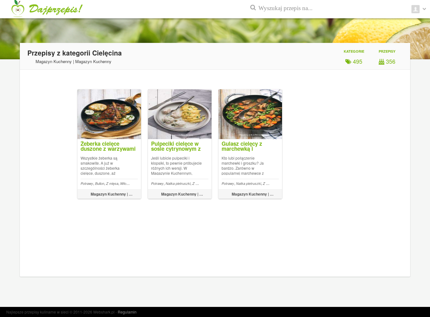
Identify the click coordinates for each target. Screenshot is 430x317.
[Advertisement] (401, 151)
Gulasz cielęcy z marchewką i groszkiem (242, 148)
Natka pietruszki (178, 183)
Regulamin (127, 311)
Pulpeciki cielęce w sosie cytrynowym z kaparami (176, 148)
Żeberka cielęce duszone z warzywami (108, 146)
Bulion (99, 183)
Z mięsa (112, 183)
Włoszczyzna (130, 183)
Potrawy (87, 183)
